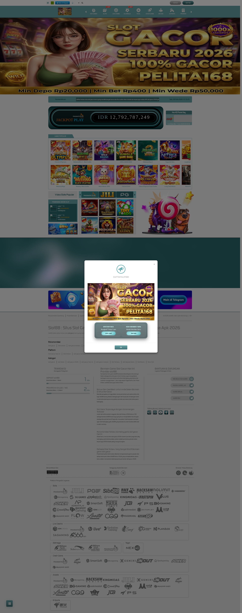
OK (121, 347)
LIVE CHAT (108, 333)
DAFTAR (133, 333)
